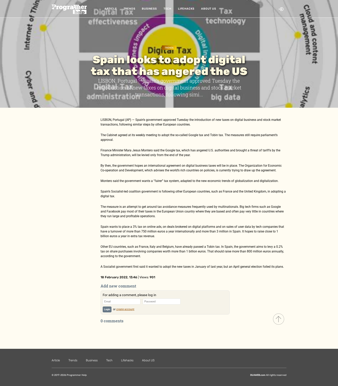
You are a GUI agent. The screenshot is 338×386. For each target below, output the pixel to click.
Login (107, 309)
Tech (167, 8)
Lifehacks (186, 8)
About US (208, 8)
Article (110, 8)
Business (149, 8)
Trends (129, 8)
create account (125, 309)
